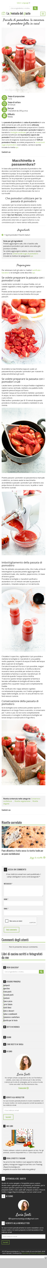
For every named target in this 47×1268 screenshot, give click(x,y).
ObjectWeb (25, 1253)
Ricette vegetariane (22, 801)
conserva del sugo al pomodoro (25, 253)
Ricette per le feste (10, 1020)
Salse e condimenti (10, 1014)
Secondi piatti (8, 994)
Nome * (6, 899)
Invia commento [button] (11, 929)
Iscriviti (8, 1117)
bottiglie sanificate (18, 132)
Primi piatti (7, 991)
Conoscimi (22, 1087)
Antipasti (6, 985)
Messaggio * (8, 884)
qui (17, 147)
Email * (6, 908)
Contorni (6, 998)
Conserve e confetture (11, 1017)
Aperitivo (6, 988)
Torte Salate (7, 1004)
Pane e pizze (7, 1001)
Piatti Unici (7, 1007)
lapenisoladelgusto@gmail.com (24, 1218)
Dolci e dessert (8, 1010)
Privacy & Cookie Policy (37, 1253)
